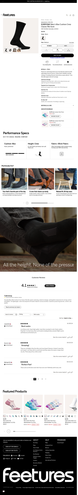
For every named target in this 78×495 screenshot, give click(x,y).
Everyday (47, 19)
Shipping (47, 452)
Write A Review (50, 285)
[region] (20, 35)
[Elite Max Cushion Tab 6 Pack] (53, 404)
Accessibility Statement (60, 487)
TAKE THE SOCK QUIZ (42, 1)
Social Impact (60, 442)
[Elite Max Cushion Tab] (12, 404)
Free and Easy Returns (57, 64)
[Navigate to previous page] (31, 379)
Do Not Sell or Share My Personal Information (44, 487)
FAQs (46, 442)
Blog (34, 445)
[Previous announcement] (3, 1)
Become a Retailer (37, 463)
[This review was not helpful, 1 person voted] (71, 356)
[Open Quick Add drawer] (21, 412)
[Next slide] (27, 203)
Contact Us (48, 457)
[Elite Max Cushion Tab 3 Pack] (33, 404)
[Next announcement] (74, 1)
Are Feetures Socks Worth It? (37, 451)
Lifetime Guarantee (68, 64)
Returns (47, 447)
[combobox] (25, 314)
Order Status (48, 455)
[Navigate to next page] (45, 379)
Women (42, 19)
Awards (35, 465)
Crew (51, 19)
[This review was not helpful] (71, 337)
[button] (73, 15)
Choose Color (55, 116)
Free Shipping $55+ (47, 64)
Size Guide (71, 42)
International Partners (50, 460)
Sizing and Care (49, 445)
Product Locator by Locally (57, 57)
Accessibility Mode (70, 487)
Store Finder (36, 447)
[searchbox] (9, 314)
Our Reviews (36, 454)
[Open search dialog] (67, 15)
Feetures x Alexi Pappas (37, 457)
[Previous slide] (24, 203)
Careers (35, 460)
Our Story (35, 442)
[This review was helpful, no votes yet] (68, 337)
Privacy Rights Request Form (28, 487)
